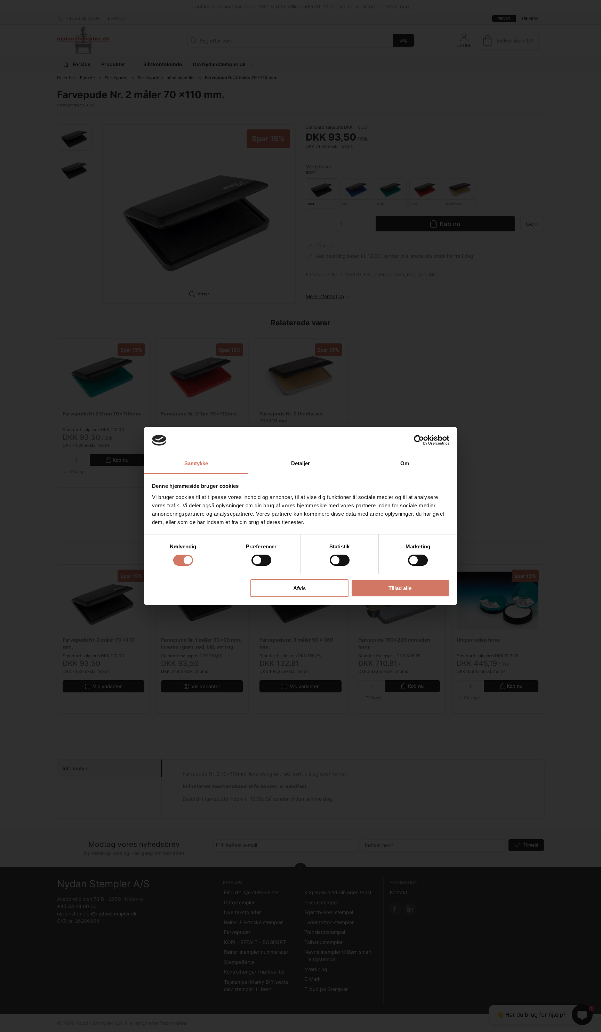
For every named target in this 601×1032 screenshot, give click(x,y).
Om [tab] (404, 463)
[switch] (261, 560)
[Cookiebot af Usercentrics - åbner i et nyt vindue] (418, 440)
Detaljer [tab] (300, 463)
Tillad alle (399, 588)
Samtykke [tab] (196, 463)
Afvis (299, 588)
